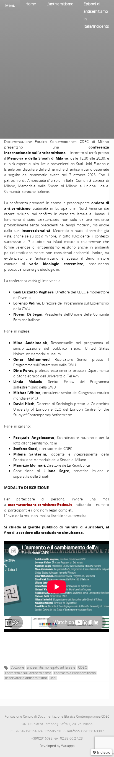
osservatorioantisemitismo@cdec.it (40, 504)
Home (30, 3)
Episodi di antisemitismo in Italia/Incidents (96, 15)
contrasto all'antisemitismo (75, 673)
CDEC (82, 667)
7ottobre (17, 667)
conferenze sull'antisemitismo (28, 673)
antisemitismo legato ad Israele (51, 667)
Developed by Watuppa (57, 745)
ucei (53, 678)
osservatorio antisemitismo (26, 678)
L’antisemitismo (59, 3)
